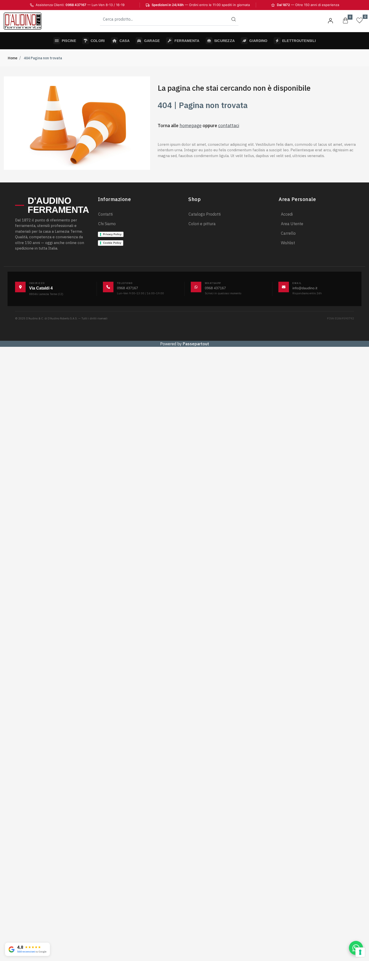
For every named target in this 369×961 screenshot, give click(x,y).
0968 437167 (127, 288)
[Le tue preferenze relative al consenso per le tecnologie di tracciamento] (360, 952)
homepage (190, 125)
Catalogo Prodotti (205, 214)
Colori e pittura (202, 223)
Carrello (288, 233)
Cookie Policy (112, 243)
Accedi (287, 214)
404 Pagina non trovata (43, 58)
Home (12, 58)
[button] (233, 19)
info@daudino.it (304, 288)
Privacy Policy (112, 234)
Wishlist (288, 242)
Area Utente (292, 223)
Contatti (105, 214)
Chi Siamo (107, 223)
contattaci (228, 125)
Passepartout (196, 343)
